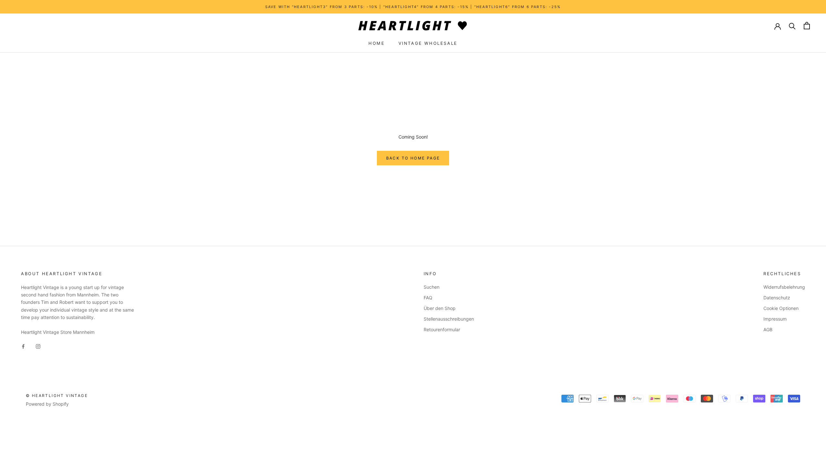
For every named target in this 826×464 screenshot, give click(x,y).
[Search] (792, 25)
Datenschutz (776, 297)
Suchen (431, 287)
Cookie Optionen (781, 308)
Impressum (775, 319)
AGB (767, 329)
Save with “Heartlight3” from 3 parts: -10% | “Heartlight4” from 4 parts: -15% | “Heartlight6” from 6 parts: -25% (413, 7)
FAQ (428, 297)
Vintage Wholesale (428, 43)
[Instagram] (38, 346)
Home (376, 43)
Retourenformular (442, 329)
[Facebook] (23, 346)
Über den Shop (440, 308)
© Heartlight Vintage (57, 395)
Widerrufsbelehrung (784, 287)
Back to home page (413, 158)
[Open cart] (807, 25)
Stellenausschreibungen (449, 319)
